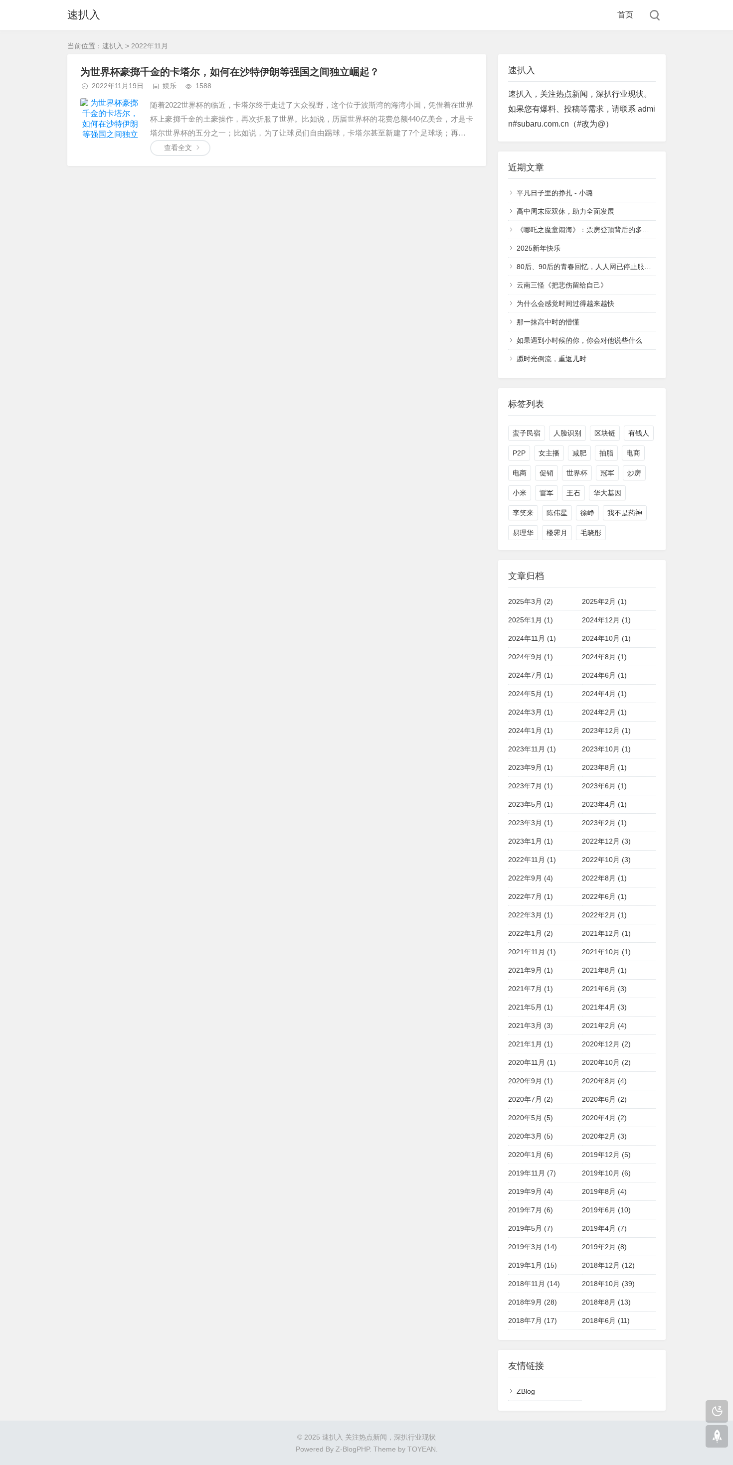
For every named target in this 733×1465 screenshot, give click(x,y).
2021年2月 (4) (604, 1025)
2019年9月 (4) (530, 1191)
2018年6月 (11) (606, 1320)
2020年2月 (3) (604, 1136)
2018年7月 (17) (532, 1320)
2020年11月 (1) (532, 1062)
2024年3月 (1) (530, 712)
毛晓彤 (590, 533)
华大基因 (607, 493)
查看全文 (178, 147)
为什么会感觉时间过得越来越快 (565, 303)
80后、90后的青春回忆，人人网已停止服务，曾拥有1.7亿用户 (613, 267)
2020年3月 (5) (530, 1136)
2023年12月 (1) (606, 730)
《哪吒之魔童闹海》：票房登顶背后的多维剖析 (590, 230)
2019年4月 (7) (604, 1228)
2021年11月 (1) (532, 952)
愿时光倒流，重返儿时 (551, 359)
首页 (625, 14)
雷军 (546, 493)
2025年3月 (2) (530, 601)
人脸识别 (567, 433)
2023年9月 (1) (530, 767)
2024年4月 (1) (604, 694)
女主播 (549, 453)
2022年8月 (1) (604, 878)
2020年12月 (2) (606, 1044)
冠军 (607, 473)
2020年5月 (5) (530, 1118)
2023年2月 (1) (604, 823)
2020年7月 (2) (530, 1099)
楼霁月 (557, 533)
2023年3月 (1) (530, 823)
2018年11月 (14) (534, 1284)
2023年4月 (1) (604, 804)
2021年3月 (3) (530, 1025)
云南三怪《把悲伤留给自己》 (562, 285)
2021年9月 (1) (530, 970)
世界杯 (576, 473)
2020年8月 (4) (604, 1081)
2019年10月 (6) (606, 1173)
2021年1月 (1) (530, 1044)
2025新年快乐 (538, 248)
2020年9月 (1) (530, 1081)
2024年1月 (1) (530, 730)
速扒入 (83, 14)
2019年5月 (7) (530, 1228)
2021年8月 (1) (604, 970)
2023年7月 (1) (530, 786)
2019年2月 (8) (604, 1247)
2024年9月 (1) (530, 657)
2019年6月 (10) (606, 1210)
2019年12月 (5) (606, 1155)
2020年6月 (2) (604, 1099)
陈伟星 (557, 513)
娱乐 (170, 86)
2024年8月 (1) (604, 657)
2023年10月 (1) (606, 749)
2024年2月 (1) (604, 712)
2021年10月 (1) (606, 952)
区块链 (604, 433)
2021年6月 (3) (604, 989)
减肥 (579, 453)
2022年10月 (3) (606, 860)
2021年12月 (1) (606, 933)
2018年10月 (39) (608, 1284)
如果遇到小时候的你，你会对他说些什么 (579, 340)
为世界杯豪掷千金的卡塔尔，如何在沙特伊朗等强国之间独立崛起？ (229, 71)
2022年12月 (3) (606, 841)
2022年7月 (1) (530, 896)
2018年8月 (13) (606, 1302)
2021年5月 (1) (530, 1007)
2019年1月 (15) (532, 1265)
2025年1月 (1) (530, 620)
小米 (520, 493)
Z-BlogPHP (352, 1449)
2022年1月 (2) (530, 933)
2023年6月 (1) (604, 786)
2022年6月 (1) (604, 896)
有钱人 (638, 433)
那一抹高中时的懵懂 (548, 322)
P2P (519, 453)
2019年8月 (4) (604, 1191)
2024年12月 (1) (606, 620)
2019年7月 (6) (530, 1210)
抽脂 (606, 453)
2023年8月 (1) (604, 767)
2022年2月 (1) (604, 915)
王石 (573, 493)
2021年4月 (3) (604, 1007)
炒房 (634, 473)
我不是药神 (624, 513)
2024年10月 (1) (606, 638)
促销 (546, 473)
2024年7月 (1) (530, 675)
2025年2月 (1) (604, 601)
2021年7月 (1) (530, 989)
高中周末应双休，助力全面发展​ (565, 211)
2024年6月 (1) (604, 675)
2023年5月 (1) (530, 804)
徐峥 (587, 513)
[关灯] (717, 1411)
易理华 (523, 533)
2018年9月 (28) (532, 1302)
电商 (633, 453)
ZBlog (526, 1391)
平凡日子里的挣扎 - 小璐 (555, 193)
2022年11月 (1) (532, 860)
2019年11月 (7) (532, 1173)
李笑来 (523, 513)
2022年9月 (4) (530, 878)
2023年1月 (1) (530, 841)
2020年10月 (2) (606, 1062)
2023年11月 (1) (532, 749)
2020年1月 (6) (530, 1155)
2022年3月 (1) (530, 915)
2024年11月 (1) (532, 638)
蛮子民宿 (527, 433)
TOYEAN (421, 1449)
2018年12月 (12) (608, 1265)
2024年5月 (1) (530, 694)
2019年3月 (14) (532, 1247)
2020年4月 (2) (604, 1118)
